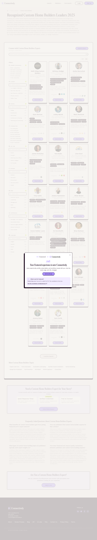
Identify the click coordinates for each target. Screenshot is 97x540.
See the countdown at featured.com (37, 283)
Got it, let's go (48, 273)
